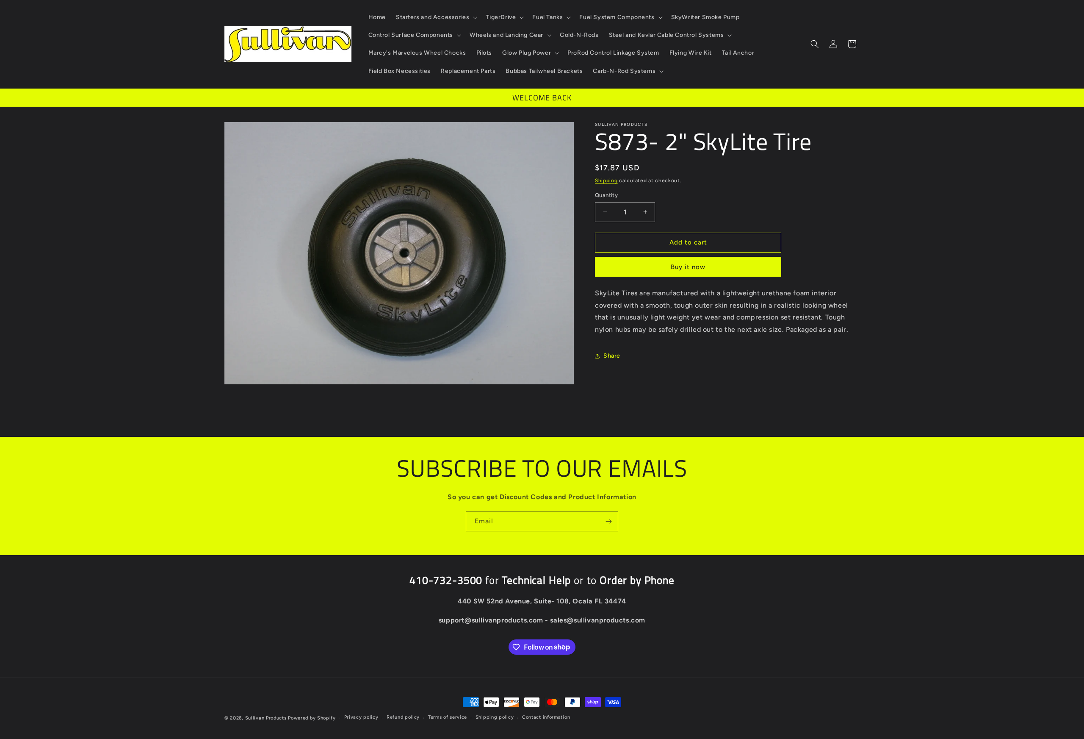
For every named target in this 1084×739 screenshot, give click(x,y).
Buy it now (688, 267)
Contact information (546, 717)
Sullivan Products (266, 718)
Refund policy (403, 717)
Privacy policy (361, 717)
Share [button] (611, 355)
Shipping (606, 180)
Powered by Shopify (312, 718)
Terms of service (447, 717)
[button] (436, 17)
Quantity (606, 195)
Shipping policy (495, 717)
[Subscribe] (608, 521)
